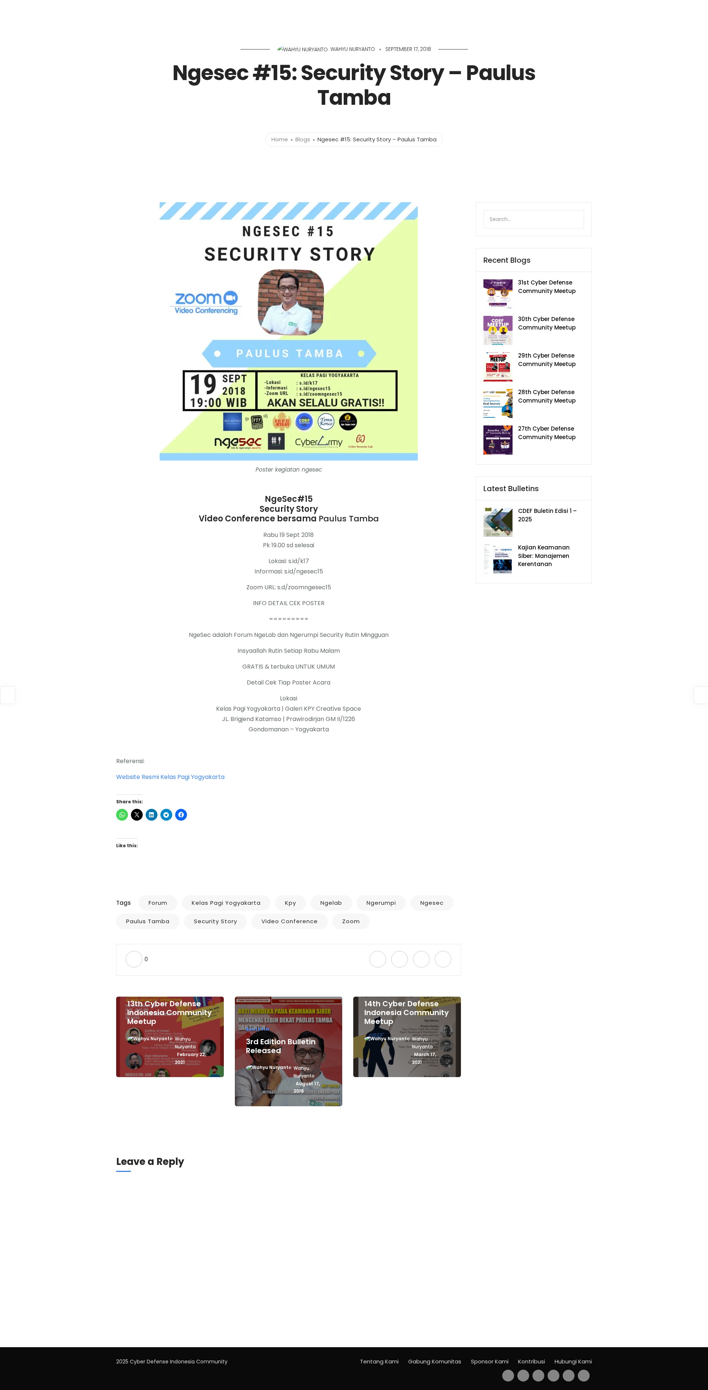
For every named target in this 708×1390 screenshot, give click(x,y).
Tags (123, 903)
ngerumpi (381, 903)
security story (215, 921)
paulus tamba (148, 921)
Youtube (665, 10)
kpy (290, 903)
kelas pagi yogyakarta (226, 903)
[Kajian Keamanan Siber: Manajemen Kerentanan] (498, 558)
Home (539, 10)
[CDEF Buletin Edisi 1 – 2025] (498, 522)
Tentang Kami (379, 1361)
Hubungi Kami (573, 1361)
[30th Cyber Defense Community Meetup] (498, 330)
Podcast (631, 10)
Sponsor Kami (490, 1361)
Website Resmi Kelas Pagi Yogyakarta (170, 777)
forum (158, 903)
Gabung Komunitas (434, 1361)
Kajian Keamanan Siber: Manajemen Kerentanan (544, 556)
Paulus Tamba (349, 518)
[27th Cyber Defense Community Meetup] (498, 439)
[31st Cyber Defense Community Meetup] (498, 293)
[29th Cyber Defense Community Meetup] (498, 366)
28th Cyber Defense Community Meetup (547, 396)
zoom (351, 921)
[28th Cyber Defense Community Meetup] (498, 403)
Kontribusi (531, 1361)
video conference (289, 921)
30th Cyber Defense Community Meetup (547, 323)
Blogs (302, 139)
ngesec (432, 903)
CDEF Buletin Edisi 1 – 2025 (547, 515)
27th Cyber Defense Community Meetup (547, 433)
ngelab (331, 903)
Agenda (569, 10)
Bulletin (599, 10)
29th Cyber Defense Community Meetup (547, 360)
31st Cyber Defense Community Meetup (547, 287)
